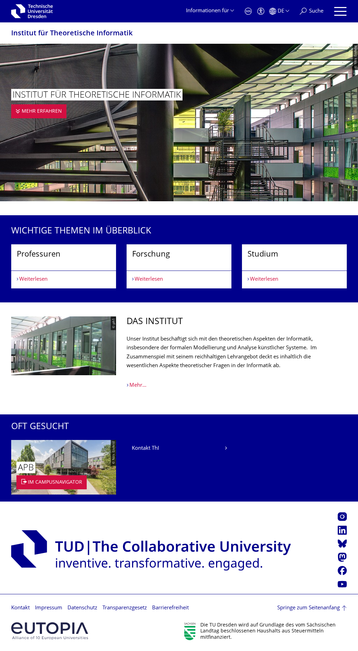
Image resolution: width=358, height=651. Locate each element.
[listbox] (179, 266)
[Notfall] (248, 11)
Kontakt (20, 608)
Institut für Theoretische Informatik (72, 33)
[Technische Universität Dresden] (32, 11)
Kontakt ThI (145, 448)
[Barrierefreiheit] (261, 11)
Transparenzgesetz (124, 608)
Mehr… (137, 385)
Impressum (48, 608)
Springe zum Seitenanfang (308, 608)
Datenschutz (82, 608)
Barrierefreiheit (170, 608)
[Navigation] (340, 11)
